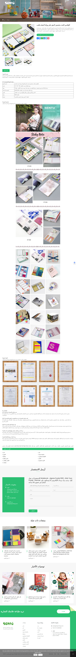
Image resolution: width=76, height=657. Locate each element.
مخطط (4, 456)
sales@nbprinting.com (12, 503)
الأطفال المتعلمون (42, 456)
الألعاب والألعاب (6, 460)
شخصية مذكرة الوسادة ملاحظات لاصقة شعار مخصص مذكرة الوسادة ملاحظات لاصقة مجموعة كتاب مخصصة (12, 553)
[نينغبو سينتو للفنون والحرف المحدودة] (9, 2)
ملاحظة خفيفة (13, 20)
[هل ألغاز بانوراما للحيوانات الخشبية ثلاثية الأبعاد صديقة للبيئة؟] (62, 583)
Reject (35, 654)
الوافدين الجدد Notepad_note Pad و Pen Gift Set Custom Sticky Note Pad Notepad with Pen (62, 552)
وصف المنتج (6, 70)
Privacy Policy (38, 652)
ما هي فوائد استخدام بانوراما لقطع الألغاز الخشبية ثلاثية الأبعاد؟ (37, 597)
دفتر (4, 452)
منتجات (29, 2)
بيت (21, 2)
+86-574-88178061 (11, 498)
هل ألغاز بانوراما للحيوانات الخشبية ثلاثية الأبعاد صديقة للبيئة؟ (61, 597)
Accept (40, 654)
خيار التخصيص (37, 2)
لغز (39, 452)
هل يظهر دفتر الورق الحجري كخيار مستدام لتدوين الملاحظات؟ (12, 597)
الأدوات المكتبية (42, 460)
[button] (3, 544)
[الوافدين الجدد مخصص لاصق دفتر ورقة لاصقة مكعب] (9, 62)
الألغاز (40, 458)
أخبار (33, 2)
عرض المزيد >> (7, 558)
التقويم (4, 454)
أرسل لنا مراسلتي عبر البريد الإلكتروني (45, 34)
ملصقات (4, 462)
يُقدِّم (33, 511)
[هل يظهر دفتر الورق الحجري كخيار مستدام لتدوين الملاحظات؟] (13, 583)
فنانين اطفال (5, 458)
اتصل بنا (47, 2)
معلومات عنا (25, 2)
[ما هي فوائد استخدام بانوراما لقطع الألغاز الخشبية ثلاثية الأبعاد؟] (38, 583)
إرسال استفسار (43, 2)
